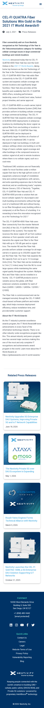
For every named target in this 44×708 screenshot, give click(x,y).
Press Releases (29, 32)
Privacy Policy (22, 653)
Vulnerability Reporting (22, 657)
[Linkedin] (11, 624)
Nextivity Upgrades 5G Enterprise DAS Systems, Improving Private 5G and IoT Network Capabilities (22, 419)
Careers (22, 642)
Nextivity (6, 60)
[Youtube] (22, 624)
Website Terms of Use (22, 649)
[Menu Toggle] (40, 4)
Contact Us (22, 638)
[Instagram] (16, 624)
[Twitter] (33, 624)
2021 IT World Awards (23, 66)
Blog (22, 661)
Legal (22, 645)
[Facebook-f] (27, 624)
